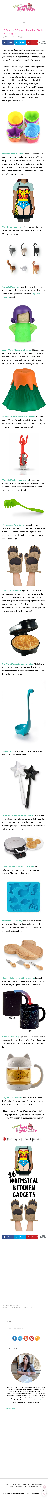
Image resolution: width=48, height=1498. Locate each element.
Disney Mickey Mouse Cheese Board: (18, 978)
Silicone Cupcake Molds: (12, 153)
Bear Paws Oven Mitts (12, 590)
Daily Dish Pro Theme (31, 1484)
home (18, 1305)
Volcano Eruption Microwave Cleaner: (18, 416)
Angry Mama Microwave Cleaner (16, 350)
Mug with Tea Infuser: (12, 1097)
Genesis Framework (15, 1486)
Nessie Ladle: (8, 751)
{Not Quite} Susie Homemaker (24, 7)
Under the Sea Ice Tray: (12, 920)
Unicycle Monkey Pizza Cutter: (15, 480)
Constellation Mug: (10, 1036)
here (42, 1400)
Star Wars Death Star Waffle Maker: (18, 664)
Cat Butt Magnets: (10, 287)
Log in (39, 1486)
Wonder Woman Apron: (12, 227)
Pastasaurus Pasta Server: (13, 525)
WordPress (30, 1486)
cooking (19, 1307)
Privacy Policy (11, 1408)
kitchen (33, 1307)
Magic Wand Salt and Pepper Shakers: (18, 815)
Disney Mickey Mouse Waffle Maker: (18, 866)
